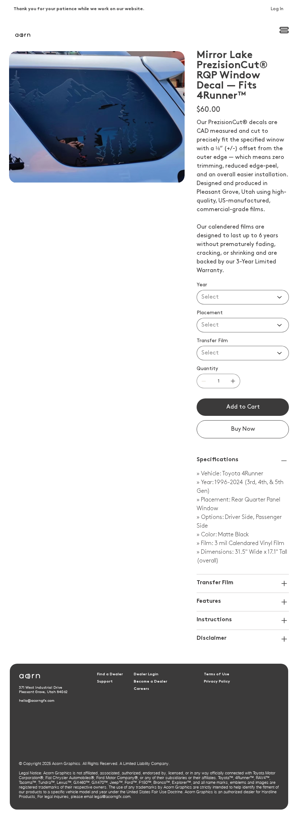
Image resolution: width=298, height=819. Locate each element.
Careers (141, 689)
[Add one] (233, 381)
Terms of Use (216, 674)
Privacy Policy (217, 681)
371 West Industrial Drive (40, 687)
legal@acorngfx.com (112, 796)
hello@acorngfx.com (37, 701)
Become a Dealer (150, 681)
